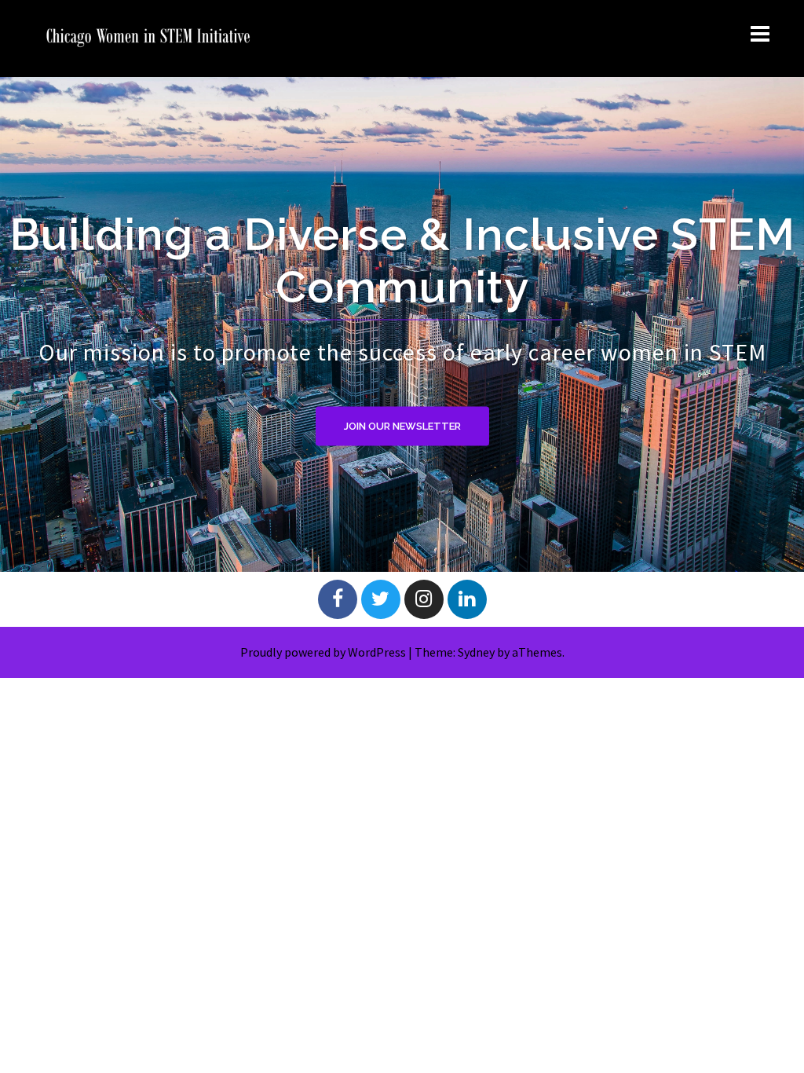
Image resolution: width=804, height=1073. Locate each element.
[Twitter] (380, 599)
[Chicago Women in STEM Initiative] (148, 37)
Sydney (476, 652)
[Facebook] (337, 599)
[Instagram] (424, 599)
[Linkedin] (467, 599)
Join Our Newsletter (402, 425)
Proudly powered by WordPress (323, 652)
